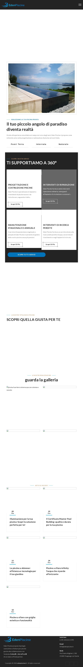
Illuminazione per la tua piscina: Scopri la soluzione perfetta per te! (23, 522)
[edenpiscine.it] (13, 5)
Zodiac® (13, 654)
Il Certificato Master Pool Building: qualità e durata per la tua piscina (58, 522)
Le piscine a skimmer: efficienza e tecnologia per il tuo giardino (23, 571)
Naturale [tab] (64, 144)
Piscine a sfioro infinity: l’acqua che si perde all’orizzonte (57, 571)
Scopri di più (15, 204)
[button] (8, 346)
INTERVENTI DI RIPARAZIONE (58, 184)
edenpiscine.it (22, 663)
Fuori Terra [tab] (17, 144)
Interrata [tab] (41, 144)
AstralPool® (22, 654)
